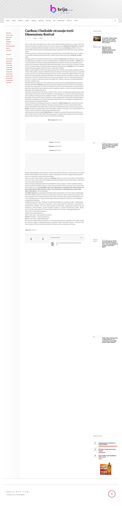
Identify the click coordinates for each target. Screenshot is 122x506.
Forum (76, 20)
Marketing (8, 41)
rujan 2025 (8, 82)
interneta (69, 198)
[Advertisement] (55, 132)
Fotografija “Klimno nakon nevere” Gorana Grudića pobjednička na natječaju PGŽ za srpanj (109, 40)
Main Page (8, 33)
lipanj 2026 (8, 63)
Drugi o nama (9, 35)
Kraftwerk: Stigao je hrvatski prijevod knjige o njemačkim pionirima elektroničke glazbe (110, 146)
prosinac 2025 (9, 76)
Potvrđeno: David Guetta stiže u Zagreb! (107, 450)
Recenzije (41, 20)
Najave (14, 20)
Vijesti (8, 20)
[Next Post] (43, 239)
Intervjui (20, 20)
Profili (27, 20)
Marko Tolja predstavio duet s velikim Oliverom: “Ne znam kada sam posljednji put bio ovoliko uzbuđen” (110, 340)
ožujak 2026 (9, 69)
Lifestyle (69, 20)
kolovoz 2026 (9, 59)
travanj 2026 (9, 67)
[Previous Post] (31, 239)
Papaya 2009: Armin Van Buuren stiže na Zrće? (107, 456)
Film (54, 20)
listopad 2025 (9, 80)
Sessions (34, 20)
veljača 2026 (9, 71)
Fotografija (105, 36)
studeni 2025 (9, 78)
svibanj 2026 (9, 65)
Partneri (8, 43)
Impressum (9, 37)
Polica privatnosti (10, 46)
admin (35, 38)
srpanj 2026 (9, 61)
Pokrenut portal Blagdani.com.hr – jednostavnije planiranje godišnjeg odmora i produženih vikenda (109, 50)
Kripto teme (61, 20)
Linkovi (8, 48)
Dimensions (33, 230)
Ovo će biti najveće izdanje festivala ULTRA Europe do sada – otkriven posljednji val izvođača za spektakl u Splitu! (110, 244)
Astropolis (8, 50)
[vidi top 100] (105, 469)
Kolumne (48, 20)
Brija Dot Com (18, 491)
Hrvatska (104, 142)
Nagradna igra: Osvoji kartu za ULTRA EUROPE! (106, 443)
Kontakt (8, 39)
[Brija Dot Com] (61, 9)
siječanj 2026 (9, 74)
